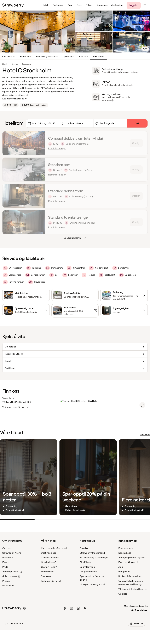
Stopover (46, 576)
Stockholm (26, 64)
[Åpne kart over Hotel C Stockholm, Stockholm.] (142, 405)
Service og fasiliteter (47, 56)
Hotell (4, 64)
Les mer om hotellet (13, 98)
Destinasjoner (48, 553)
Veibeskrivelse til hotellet (15, 407)
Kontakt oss (124, 553)
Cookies (122, 593)
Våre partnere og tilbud (92, 584)
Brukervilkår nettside (129, 576)
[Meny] (145, 5)
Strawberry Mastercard (92, 553)
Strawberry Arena (11, 553)
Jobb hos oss (9, 576)
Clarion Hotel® (49, 567)
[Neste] (41, 143)
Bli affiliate (85, 562)
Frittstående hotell (51, 581)
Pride (5, 567)
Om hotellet (8, 56)
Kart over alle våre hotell (54, 548)
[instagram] (72, 608)
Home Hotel (47, 571)
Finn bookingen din (128, 562)
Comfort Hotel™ (50, 557)
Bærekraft (7, 557)
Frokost (6, 562)
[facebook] (65, 608)
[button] (23, 143)
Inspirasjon (8, 585)
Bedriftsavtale (87, 567)
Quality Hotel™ (49, 562)
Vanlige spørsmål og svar (131, 557)
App (120, 567)
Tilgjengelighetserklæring (132, 589)
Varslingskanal (10, 571)
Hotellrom (25, 56)
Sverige (15, 64)
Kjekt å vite (68, 56)
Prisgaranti (124, 571)
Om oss (6, 548)
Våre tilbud (98, 56)
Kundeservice (125, 548)
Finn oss (83, 56)
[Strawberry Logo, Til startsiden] (13, 5)
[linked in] (79, 608)
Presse (6, 581)
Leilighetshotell (88, 571)
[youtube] (86, 608)
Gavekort (85, 548)
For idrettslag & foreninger (94, 557)
